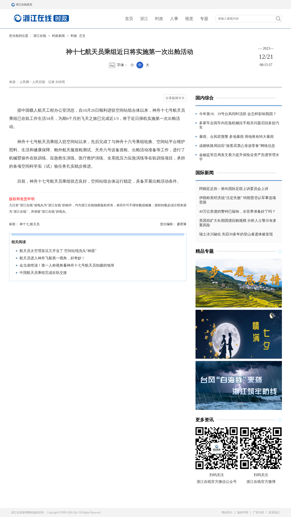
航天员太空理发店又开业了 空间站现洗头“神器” (58, 251)
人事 (174, 18)
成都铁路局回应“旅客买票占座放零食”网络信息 (237, 146)
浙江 (144, 18)
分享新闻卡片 (175, 98)
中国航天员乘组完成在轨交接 (43, 273)
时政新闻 (58, 36)
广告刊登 (258, 512)
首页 (129, 18)
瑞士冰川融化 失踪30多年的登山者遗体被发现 (236, 234)
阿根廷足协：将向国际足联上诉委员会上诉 (233, 189)
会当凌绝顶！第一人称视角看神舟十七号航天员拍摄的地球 (67, 265)
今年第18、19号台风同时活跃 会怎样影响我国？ (237, 114)
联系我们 (274, 512)
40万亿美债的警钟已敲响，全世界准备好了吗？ (237, 211)
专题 (204, 18)
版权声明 (242, 512)
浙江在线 (39, 36)
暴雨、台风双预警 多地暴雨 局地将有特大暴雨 (236, 137)
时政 (159, 18)
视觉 (189, 18)
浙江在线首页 (13, 4)
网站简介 (227, 512)
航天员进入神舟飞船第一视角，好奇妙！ (52, 258)
